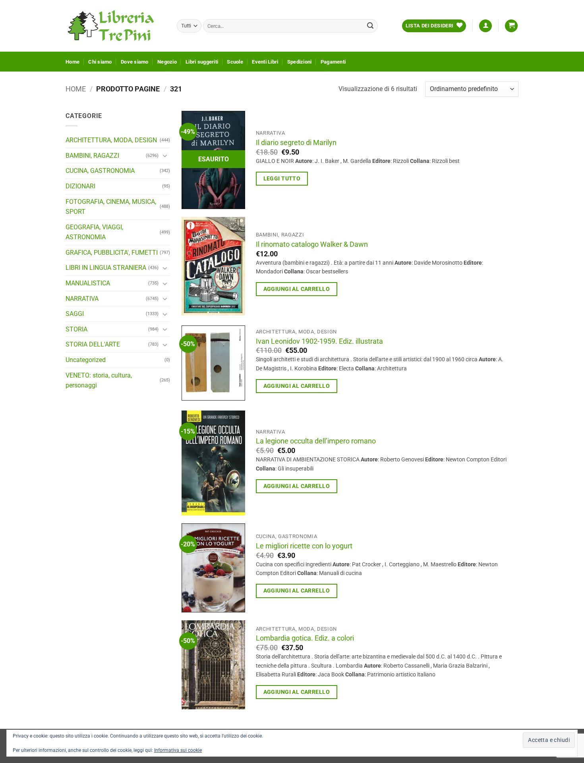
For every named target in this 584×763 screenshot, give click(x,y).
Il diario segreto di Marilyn (296, 143)
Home (72, 62)
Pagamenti (333, 62)
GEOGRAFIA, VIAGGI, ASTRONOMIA (94, 232)
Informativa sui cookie (178, 750)
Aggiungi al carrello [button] (296, 289)
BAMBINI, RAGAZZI (92, 155)
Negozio (167, 62)
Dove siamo (135, 62)
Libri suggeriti (202, 62)
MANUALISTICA (88, 283)
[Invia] (370, 26)
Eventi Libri (265, 62)
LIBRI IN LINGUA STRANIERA (106, 267)
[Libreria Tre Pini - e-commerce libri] (115, 26)
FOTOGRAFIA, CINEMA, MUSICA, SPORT (111, 206)
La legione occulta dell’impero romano (316, 441)
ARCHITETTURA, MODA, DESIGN (111, 140)
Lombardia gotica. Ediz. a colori (305, 638)
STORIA (76, 329)
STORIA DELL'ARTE (93, 344)
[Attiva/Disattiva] (165, 155)
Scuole (235, 62)
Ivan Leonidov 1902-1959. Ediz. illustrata (319, 341)
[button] (485, 26)
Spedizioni (299, 62)
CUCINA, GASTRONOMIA (100, 170)
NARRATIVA (82, 298)
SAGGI (75, 314)
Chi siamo (100, 62)
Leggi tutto (282, 178)
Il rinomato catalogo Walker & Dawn (312, 244)
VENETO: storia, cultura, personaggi (99, 380)
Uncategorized (86, 360)
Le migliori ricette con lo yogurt (304, 546)
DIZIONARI (80, 186)
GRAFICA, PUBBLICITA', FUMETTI (112, 252)
